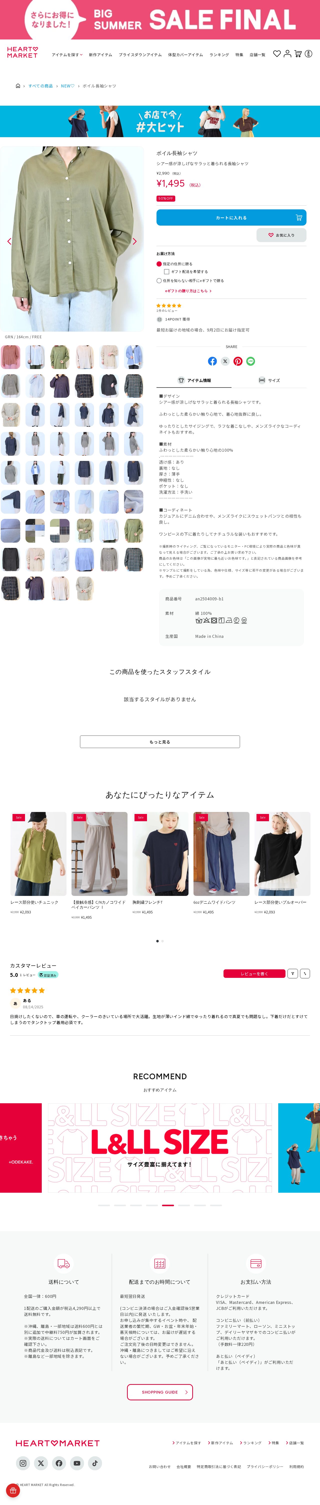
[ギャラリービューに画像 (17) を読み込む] (109, 414)
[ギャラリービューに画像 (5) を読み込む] (109, 357)
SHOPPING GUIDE (160, 1392)
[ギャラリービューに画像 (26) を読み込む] (35, 472)
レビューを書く (254, 974)
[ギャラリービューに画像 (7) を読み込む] (10, 386)
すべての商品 (40, 86)
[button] (169, 305)
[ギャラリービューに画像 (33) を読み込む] (59, 501)
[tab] (104, 1205)
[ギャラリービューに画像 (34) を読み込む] (84, 501)
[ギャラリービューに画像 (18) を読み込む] (133, 414)
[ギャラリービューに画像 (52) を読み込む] (84, 588)
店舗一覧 (258, 54)
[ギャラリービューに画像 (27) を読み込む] (59, 472)
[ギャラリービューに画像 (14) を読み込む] (35, 414)
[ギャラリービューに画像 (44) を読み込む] (35, 559)
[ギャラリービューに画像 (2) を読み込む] (35, 357)
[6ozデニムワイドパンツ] (222, 854)
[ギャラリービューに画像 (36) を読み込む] (133, 501)
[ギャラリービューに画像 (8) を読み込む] (35, 386)
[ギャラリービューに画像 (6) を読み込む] (133, 357)
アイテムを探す (65, 54)
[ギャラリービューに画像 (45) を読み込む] (59, 559)
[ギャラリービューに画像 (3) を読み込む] (59, 357)
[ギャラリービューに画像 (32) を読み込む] (35, 501)
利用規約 (296, 1466)
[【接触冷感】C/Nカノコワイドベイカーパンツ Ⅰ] (100, 854)
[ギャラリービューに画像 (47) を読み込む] (109, 559)
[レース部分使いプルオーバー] (282, 854)
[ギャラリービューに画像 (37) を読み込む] (10, 530)
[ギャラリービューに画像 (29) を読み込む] (109, 472)
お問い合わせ (160, 1466)
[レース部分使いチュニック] (38, 854)
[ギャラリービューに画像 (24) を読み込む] (133, 443)
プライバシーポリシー (265, 1466)
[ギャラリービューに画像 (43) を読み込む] (10, 559)
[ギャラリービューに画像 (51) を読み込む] (59, 588)
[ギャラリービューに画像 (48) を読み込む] (133, 559)
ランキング (219, 54)
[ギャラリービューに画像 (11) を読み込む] (109, 386)
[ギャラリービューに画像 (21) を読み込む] (59, 443)
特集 (240, 54)
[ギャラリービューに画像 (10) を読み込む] (84, 386)
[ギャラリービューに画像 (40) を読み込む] (84, 530)
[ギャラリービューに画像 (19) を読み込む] (10, 443)
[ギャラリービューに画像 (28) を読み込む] (84, 472)
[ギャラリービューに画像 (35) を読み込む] (109, 501)
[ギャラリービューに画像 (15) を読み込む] (59, 414)
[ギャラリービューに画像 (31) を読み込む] (10, 501)
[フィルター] (293, 973)
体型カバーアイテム (185, 54)
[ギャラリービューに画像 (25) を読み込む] (10, 472)
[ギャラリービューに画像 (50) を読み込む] (35, 588)
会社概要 (183, 1466)
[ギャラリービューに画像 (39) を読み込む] (59, 530)
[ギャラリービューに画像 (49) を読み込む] (10, 588)
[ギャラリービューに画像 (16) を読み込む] (84, 414)
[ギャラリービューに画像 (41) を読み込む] (109, 530)
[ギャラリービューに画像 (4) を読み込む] (84, 357)
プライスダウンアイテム (140, 54)
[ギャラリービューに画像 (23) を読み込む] (109, 443)
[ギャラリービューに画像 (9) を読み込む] (59, 386)
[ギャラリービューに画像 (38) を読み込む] (35, 530)
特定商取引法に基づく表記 (219, 1466)
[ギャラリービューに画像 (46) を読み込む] (84, 559)
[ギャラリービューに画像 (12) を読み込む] (133, 386)
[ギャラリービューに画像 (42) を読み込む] (133, 530)
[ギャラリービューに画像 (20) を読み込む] (35, 443)
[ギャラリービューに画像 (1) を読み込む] (10, 357)
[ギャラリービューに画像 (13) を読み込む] (10, 414)
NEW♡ (67, 86)
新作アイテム (100, 54)
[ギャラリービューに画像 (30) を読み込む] (133, 472)
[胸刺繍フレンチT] (160, 854)
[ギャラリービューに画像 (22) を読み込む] (84, 443)
